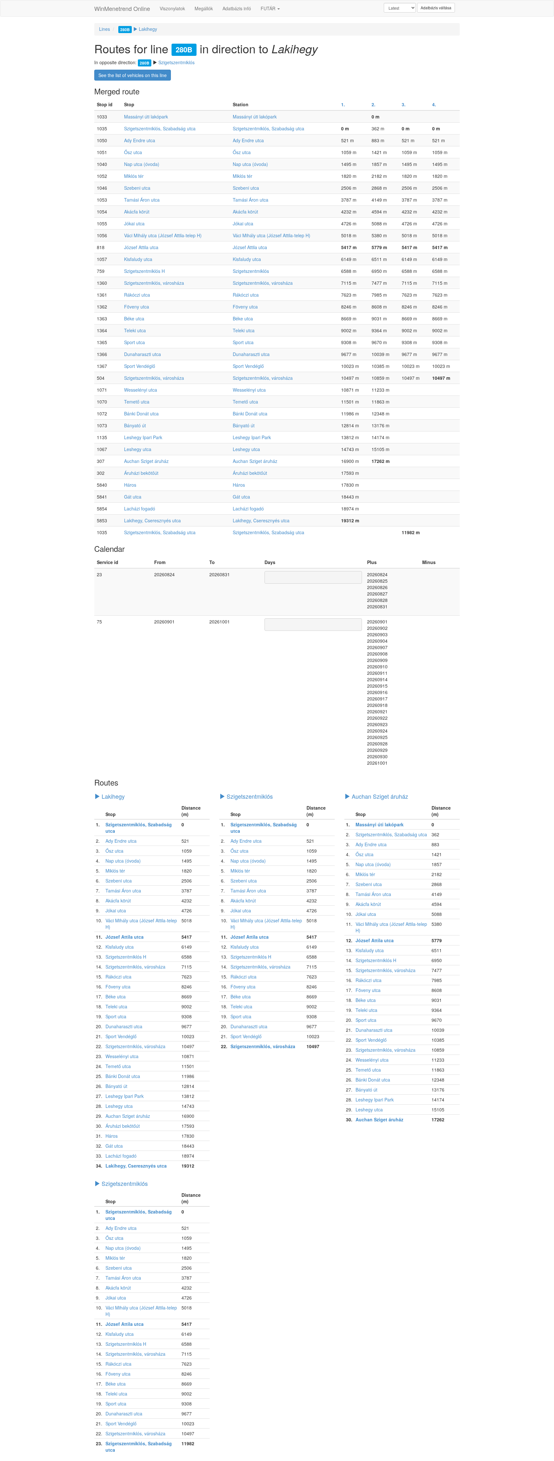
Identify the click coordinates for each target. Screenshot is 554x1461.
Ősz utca (133, 152)
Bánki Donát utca (141, 413)
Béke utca (134, 318)
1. (343, 104)
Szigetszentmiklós (176, 62)
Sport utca (134, 342)
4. (434, 104)
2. (373, 104)
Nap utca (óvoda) (141, 164)
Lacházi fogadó (139, 508)
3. (404, 104)
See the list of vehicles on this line (132, 75)
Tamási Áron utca (142, 199)
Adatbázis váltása (436, 7)
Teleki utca (135, 330)
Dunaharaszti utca (142, 354)
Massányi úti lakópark (146, 116)
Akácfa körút (136, 211)
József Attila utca (141, 247)
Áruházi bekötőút (141, 473)
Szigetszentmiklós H (144, 271)
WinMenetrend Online (122, 8)
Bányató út (135, 425)
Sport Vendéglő (139, 366)
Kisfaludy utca (138, 259)
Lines (104, 29)
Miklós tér (134, 176)
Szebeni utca (137, 188)
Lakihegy (138, 29)
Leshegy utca (137, 449)
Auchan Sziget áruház (146, 461)
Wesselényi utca (140, 390)
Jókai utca (134, 223)
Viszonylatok (172, 8)
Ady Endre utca (139, 140)
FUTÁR (269, 8)
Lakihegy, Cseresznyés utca (152, 520)
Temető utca (136, 401)
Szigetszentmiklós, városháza (154, 283)
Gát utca (132, 496)
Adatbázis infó (236, 8)
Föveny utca (136, 306)
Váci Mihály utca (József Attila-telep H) (163, 235)
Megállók (204, 8)
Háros (130, 485)
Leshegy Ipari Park (143, 437)
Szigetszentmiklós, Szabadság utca (160, 128)
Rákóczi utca (137, 294)
